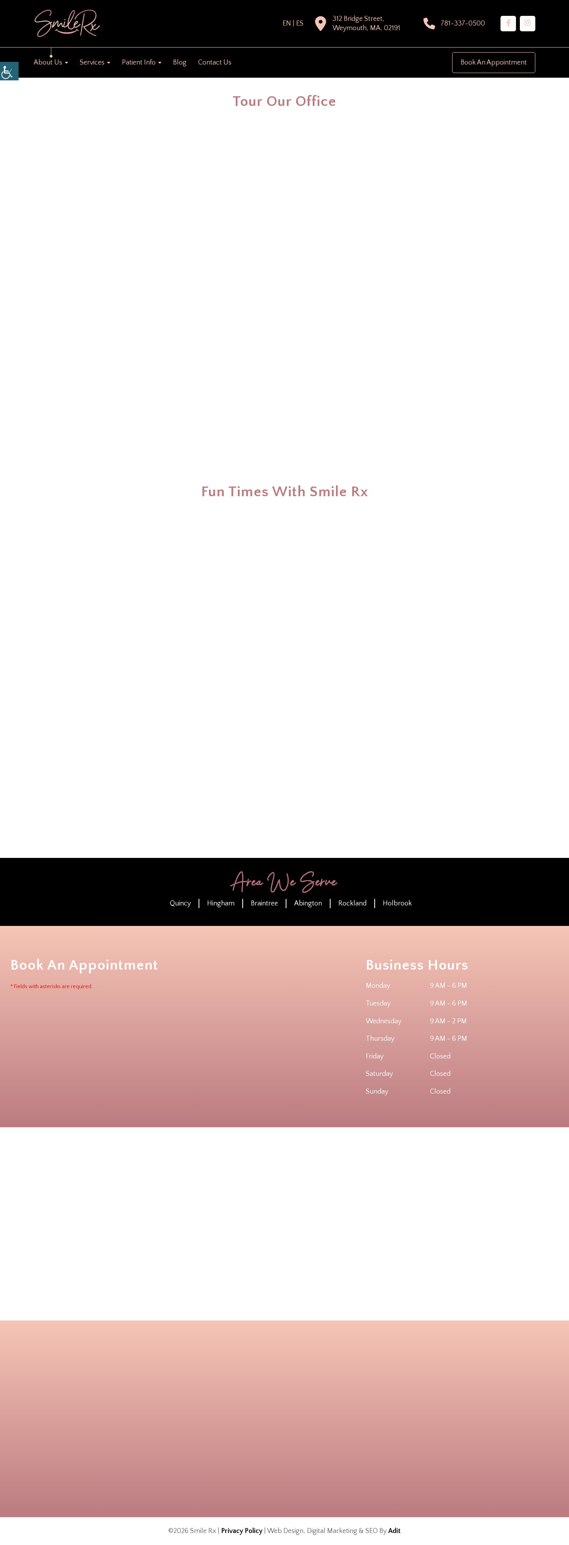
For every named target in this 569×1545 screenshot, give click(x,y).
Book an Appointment (494, 62)
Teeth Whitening (401, 1446)
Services (92, 62)
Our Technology (225, 1436)
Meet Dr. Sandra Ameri (231, 1395)
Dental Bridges (300, 1405)
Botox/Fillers (298, 1395)
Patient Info (139, 62)
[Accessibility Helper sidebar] (9, 71)
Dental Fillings (399, 1405)
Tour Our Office (224, 1425)
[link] (508, 23)
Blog (180, 62)
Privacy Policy (241, 1531)
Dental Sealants (351, 1415)
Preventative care (352, 1456)
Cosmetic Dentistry (354, 1395)
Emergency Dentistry (306, 1425)
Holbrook (397, 903)
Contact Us (214, 62)
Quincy (180, 903)
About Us (48, 62)
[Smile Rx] (67, 23)
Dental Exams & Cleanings (410, 1456)
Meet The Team (224, 1405)
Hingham (221, 903)
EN (287, 23)
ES (299, 23)
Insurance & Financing (230, 1415)
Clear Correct (299, 1456)
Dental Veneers (400, 1415)
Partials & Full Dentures (358, 1436)
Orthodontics (299, 1436)
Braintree (264, 903)
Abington (308, 903)
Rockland (352, 903)
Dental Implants (301, 1415)
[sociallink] (138, 1452)
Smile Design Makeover (358, 1446)
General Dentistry (352, 1425)
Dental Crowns (350, 1405)
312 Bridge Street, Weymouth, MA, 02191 (366, 23)
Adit (394, 1531)
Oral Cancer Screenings (408, 1425)
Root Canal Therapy (305, 1446)
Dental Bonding (401, 1395)
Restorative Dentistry (406, 1436)
